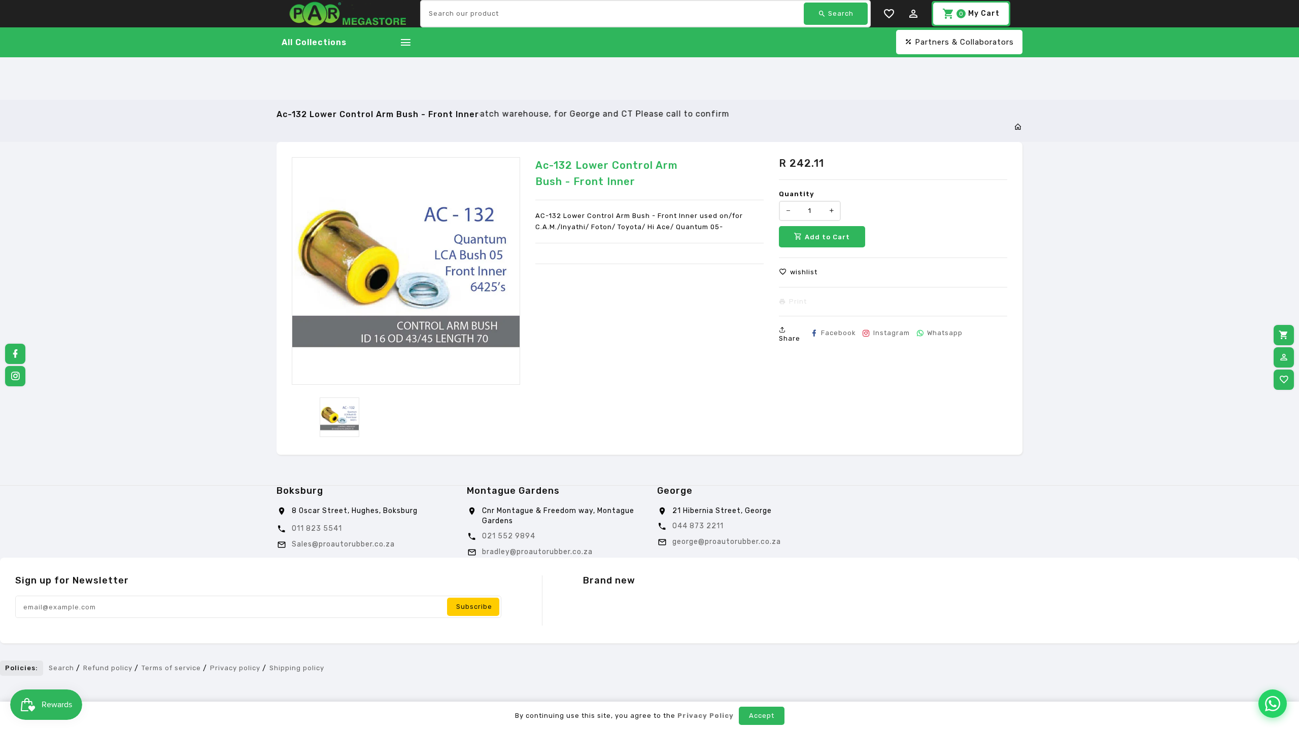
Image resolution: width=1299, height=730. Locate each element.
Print (798, 301)
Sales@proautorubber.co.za (343, 544)
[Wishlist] (1284, 380)
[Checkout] (1284, 335)
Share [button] (789, 338)
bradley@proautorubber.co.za (537, 552)
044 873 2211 (698, 526)
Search (61, 668)
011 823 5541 (317, 528)
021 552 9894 (508, 536)
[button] (798, 272)
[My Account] (1284, 357)
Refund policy (107, 668)
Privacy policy (235, 668)
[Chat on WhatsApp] (1272, 703)
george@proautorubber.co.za (726, 541)
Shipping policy (296, 668)
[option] (339, 417)
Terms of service (171, 668)
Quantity (796, 194)
